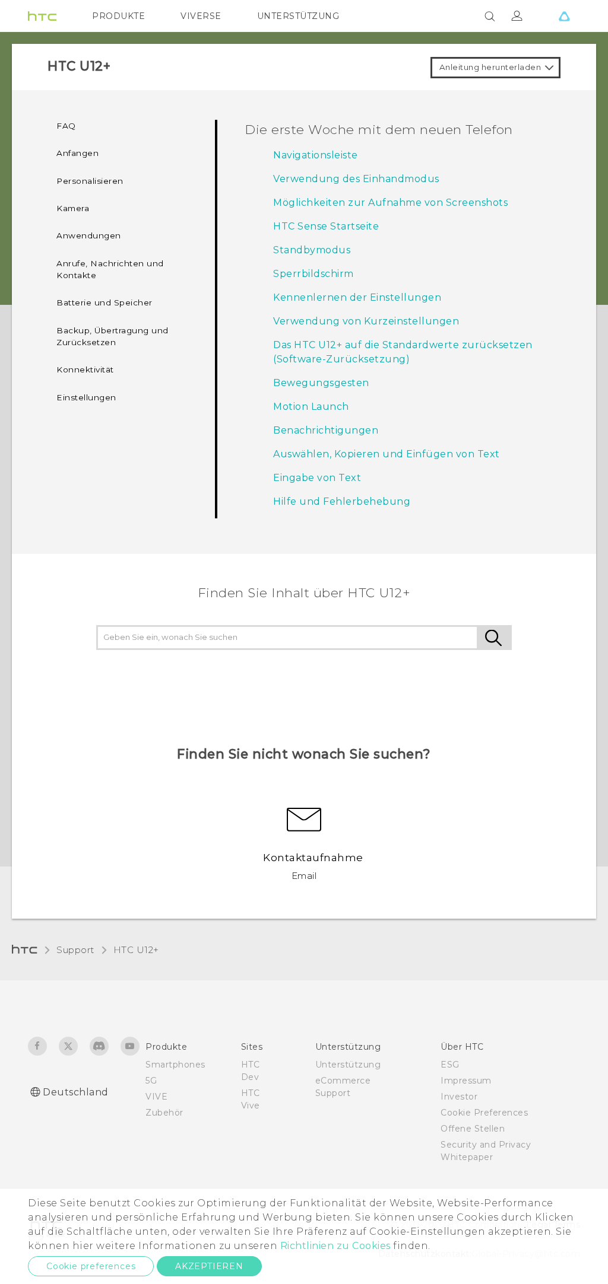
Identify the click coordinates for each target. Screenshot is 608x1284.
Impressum (466, 1080)
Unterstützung (348, 1064)
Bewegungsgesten (321, 382)
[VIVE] (564, 16)
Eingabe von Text (317, 477)
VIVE (156, 1096)
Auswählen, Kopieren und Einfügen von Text (386, 454)
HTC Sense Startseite (326, 226)
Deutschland (76, 1092)
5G (151, 1080)
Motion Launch (311, 406)
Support (75, 949)
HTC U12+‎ (136, 949)
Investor (459, 1096)
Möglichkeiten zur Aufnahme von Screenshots (390, 202)
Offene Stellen (473, 1128)
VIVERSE (200, 16)
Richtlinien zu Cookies (334, 1245)
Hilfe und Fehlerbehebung (341, 501)
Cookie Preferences (484, 1112)
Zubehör (164, 1112)
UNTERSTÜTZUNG (298, 16)
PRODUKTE (118, 16)
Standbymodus (311, 250)
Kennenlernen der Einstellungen (357, 297)
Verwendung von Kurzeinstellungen (366, 321)
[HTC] (42, 16)
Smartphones (175, 1064)
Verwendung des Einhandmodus (356, 178)
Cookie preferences (90, 1266)
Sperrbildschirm (313, 273)
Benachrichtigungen (325, 430)
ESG (450, 1064)
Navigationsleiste (315, 155)
